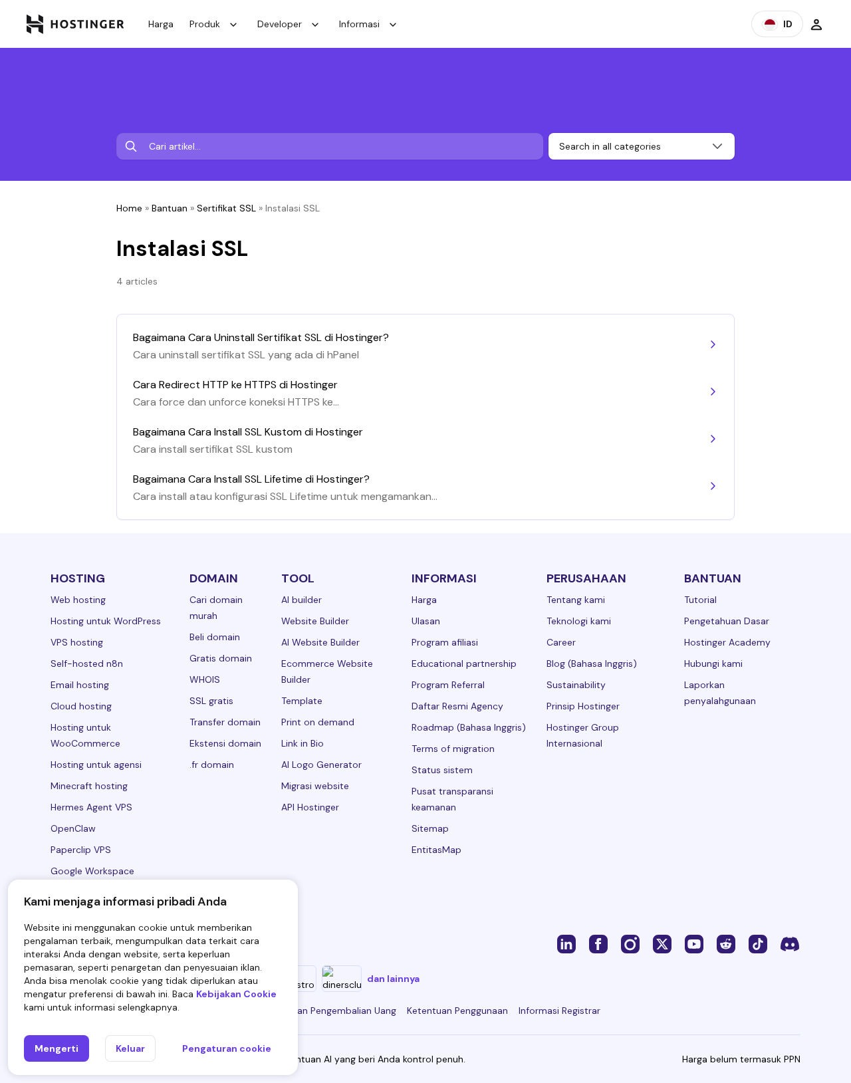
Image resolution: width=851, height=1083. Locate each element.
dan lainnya (393, 979)
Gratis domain (220, 658)
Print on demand (317, 722)
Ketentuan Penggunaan (457, 1011)
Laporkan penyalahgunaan (720, 693)
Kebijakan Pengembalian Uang (331, 1011)
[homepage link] (75, 24)
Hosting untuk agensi (96, 765)
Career (561, 642)
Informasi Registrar (559, 1011)
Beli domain (214, 637)
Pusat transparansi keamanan (452, 799)
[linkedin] (566, 943)
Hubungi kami (713, 663)
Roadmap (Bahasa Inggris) (469, 727)
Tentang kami (576, 600)
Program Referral (448, 685)
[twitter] (662, 943)
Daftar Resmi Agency (457, 706)
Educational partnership (464, 663)
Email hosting (80, 685)
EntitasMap (436, 850)
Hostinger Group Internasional (583, 735)
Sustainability (576, 685)
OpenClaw (73, 828)
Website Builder (315, 621)
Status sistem (442, 770)
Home (129, 208)
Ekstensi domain (225, 743)
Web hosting (78, 600)
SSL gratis (211, 701)
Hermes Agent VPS (91, 807)
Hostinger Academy (727, 642)
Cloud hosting (81, 706)
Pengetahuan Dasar (726, 621)
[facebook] (598, 943)
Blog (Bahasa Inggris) (592, 663)
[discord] (789, 943)
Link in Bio (302, 743)
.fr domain (211, 765)
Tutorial (700, 600)
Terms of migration (453, 749)
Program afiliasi (445, 642)
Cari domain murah (216, 608)
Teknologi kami (579, 621)
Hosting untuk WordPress (106, 621)
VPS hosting (77, 642)
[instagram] (630, 943)
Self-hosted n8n (87, 663)
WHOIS (204, 679)
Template (301, 701)
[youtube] (694, 943)
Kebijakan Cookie (236, 994)
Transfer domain (225, 722)
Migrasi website (315, 786)
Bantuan (169, 208)
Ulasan (426, 621)
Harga (161, 24)
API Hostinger (310, 807)
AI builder (301, 600)
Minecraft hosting (89, 786)
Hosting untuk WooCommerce (85, 735)
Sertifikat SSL (226, 208)
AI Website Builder (320, 642)
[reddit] (726, 943)
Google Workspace (92, 871)
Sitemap (430, 828)
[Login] (816, 24)
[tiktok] (758, 943)
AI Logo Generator (321, 765)
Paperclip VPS (81, 850)
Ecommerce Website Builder (327, 671)
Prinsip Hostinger (583, 706)
